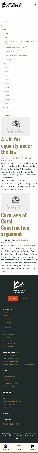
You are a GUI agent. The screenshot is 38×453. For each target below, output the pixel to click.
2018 (7, 99)
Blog (5, 374)
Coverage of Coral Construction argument (15, 224)
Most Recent (10, 111)
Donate (13, 298)
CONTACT (32, 449)
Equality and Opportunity (13, 358)
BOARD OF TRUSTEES (10, 319)
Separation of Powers (12, 362)
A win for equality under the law (16, 145)
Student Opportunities (12, 401)
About (5, 313)
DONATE (6, 449)
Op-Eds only (8, 59)
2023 (7, 79)
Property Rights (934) (13, 51)
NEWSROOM (7, 413)
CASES (5, 331)
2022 (7, 83)
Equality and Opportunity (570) (17, 47)
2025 (7, 71)
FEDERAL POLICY (9, 343)
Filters (4, 29)
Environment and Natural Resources (18, 365)
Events (6, 395)
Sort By (6, 107)
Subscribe (7, 407)
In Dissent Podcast (11, 383)
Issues (6, 33)
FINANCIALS (7, 322)
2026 (7, 67)
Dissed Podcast (9, 386)
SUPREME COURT (9, 346)
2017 (7, 103)
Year (5, 63)
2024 (7, 75)
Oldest (7, 115)
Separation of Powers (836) (16, 55)
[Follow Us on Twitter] (7, 424)
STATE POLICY (8, 340)
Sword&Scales (9, 377)
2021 (7, 87)
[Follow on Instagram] (16, 424)
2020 (7, 91)
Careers (6, 398)
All (6, 37)
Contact (24, 298)
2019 (7, 95)
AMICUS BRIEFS (8, 334)
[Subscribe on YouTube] (11, 424)
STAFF (5, 316)
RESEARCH (6, 337)
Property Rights (9, 355)
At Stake (6, 380)
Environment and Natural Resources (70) (20, 42)
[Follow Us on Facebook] (4, 424)
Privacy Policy (19, 438)
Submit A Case (8, 404)
